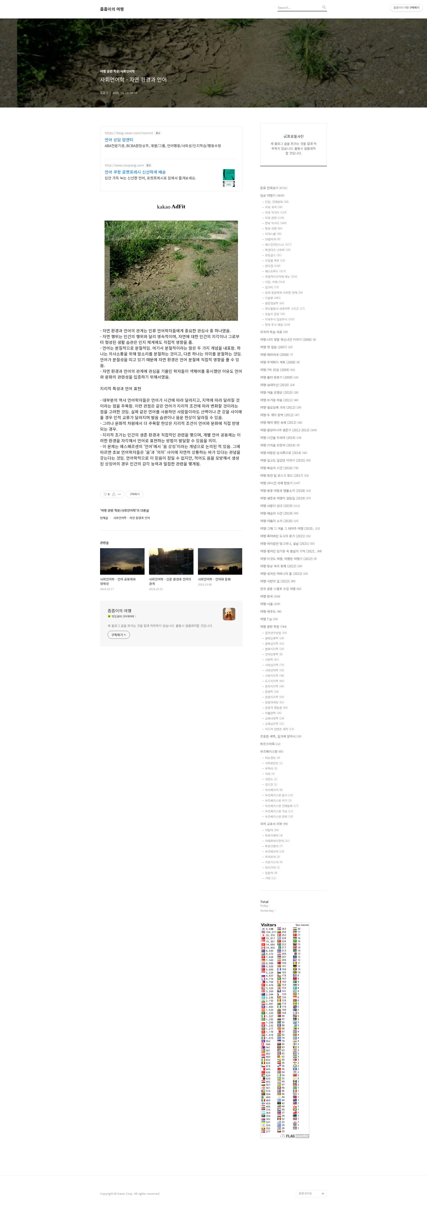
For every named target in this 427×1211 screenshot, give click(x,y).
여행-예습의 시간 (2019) (279, 513)
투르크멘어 (274, 846)
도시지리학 (274, 681)
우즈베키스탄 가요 (279, 811)
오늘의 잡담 (275, 314)
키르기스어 (274, 862)
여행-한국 (270, 596)
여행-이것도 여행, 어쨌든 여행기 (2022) (288, 558)
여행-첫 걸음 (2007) (276, 347)
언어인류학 (274, 654)
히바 (270, 774)
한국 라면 (273, 228)
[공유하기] (114, 494)
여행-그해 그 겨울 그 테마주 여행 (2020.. (290, 528)
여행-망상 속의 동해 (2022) (281, 566)
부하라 (271, 768)
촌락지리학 (274, 686)
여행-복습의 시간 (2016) (279, 468)
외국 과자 (273, 207)
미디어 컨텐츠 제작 (279, 729)
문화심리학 (274, 643)
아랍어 (272, 830)
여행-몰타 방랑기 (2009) (279, 377)
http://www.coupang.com (124, 165)
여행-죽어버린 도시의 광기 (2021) (285, 536)
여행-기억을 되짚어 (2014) (280, 445)
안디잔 (271, 784)
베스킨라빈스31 (278, 244)
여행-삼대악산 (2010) (277, 385)
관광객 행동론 (276, 708)
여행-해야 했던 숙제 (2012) (281, 422)
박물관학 (273, 713)
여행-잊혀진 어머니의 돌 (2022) (284, 573)
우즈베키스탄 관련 (279, 816)
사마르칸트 (274, 763)
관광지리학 (274, 697)
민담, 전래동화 (277, 202)
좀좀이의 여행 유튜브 (312, 1186)
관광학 (272, 692)
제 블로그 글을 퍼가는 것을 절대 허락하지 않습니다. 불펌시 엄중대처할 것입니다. (160, 625)
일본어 (271, 873)
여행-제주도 (271, 611)
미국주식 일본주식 (280, 319)
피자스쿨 (273, 234)
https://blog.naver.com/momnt (129, 133)
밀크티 (272, 287)
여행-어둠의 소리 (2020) (279, 521)
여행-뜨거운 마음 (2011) (279, 400)
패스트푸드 (275, 271)
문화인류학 (274, 638)
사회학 (272, 659)
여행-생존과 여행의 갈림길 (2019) (285, 498)
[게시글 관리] (119, 494)
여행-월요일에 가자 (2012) (280, 407)
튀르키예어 (274, 835)
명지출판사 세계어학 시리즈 (285, 308)
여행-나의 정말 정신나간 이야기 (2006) (288, 339)
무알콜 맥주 (275, 260)
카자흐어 (272, 857)
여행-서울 (270, 604)
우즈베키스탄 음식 (279, 795)
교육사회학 (274, 718)
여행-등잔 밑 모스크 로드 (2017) (284, 475)
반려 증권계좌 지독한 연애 (284, 292)
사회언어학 (274, 670)
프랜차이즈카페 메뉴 (281, 276)
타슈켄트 (272, 758)
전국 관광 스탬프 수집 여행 (280, 588)
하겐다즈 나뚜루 (277, 250)
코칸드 (271, 779)
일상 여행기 (272, 195)
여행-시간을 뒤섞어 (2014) (280, 437)
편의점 (272, 266)
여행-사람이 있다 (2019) (280, 505)
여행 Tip (269, 619)
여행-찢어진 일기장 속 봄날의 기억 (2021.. (291, 551)
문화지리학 (274, 649)
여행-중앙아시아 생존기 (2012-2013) (288, 430)
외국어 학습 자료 (274, 332)
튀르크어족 (270, 744)
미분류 (272, 298)
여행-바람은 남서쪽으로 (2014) (283, 452)
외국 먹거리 (276, 212)
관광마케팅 (274, 702)
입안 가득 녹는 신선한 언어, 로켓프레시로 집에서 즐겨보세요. (150, 177)
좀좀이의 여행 (112, 9)
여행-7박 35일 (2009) (277, 369)
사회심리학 (274, 665)
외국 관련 (274, 218)
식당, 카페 (275, 282)
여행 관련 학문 (273, 626)
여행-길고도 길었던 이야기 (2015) (285, 460)
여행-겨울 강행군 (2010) (279, 392)
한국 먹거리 (276, 223)
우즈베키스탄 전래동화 (281, 806)
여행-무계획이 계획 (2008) (280, 362)
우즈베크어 (274, 790)
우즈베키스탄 (271, 751)
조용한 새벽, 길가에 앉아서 (280, 736)
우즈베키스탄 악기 (278, 800)
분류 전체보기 (273, 188)
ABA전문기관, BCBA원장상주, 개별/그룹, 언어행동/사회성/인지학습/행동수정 (163, 145)
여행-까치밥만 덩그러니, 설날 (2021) (287, 543)
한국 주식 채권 (277, 325)
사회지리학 (274, 675)
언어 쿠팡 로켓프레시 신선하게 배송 (135, 171)
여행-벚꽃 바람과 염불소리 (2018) (285, 490)
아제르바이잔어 (277, 841)
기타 (270, 878)
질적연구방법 (276, 633)
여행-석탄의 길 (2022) (278, 581)
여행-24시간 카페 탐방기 (280, 483)
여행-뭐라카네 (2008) (276, 354)
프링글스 (273, 255)
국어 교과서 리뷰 (274, 824)
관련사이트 (305, 1193)
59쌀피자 (272, 239)
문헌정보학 (274, 303)
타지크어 (272, 867)
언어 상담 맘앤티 (119, 139)
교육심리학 (274, 724)
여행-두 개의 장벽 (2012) (279, 415)
